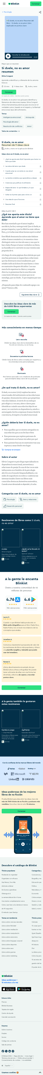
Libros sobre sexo (8, 948)
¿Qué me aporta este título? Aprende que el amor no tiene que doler (23, 160)
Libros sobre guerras (8, 952)
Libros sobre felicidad (9, 926)
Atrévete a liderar (7, 886)
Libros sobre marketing (9, 956)
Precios (4, 1002)
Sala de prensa (6, 1045)
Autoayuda (30, 117)
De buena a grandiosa (9, 890)
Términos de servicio (9, 1058)
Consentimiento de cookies (11, 1060)
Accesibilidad (26, 1060)
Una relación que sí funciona (18, 199)
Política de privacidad (25, 1058)
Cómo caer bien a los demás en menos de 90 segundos (15, 907)
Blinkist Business (7, 1006)
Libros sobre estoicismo (10, 937)
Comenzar (36, 4)
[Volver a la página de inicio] (13, 4)
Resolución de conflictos (12, 126)
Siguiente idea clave (29, 295)
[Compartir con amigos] (40, 12)
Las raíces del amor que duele (18, 166)
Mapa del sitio (18, 1056)
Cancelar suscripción (9, 1017)
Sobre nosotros (7, 1030)
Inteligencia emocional (12, 117)
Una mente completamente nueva (13, 901)
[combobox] (9, 1065)
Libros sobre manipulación (10, 933)
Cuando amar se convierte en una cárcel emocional (19, 172)
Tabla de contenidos (9, 131)
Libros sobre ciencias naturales (12, 922)
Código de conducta (9, 1041)
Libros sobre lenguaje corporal (12, 941)
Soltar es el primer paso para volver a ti (21, 195)
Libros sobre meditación (10, 929)
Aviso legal (28, 1056)
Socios (4, 1037)
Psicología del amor (10, 122)
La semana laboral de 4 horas (11, 897)
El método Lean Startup (10, 912)
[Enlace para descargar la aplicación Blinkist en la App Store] (9, 989)
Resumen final (13, 204)
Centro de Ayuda (7, 1013)
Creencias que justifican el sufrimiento (21, 183)
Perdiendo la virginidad (9, 875)
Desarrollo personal (14, 506)
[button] (21, 1072)
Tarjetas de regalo (8, 1009)
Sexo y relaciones (29, 499)
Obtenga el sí (6, 893)
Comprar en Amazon (12, 450)
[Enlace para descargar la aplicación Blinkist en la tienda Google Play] (24, 989)
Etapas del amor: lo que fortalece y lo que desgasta (19, 189)
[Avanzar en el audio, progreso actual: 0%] (22, 57)
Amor (29, 126)
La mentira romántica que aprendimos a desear (21, 178)
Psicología (8, 12)
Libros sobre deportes (9, 944)
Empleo (4, 1033)
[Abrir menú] (4, 3)
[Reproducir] (8, 56)
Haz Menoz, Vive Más (8, 882)
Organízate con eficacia (9, 878)
